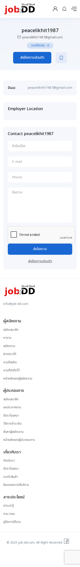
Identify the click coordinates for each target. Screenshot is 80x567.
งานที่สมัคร (10, 362)
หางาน (7, 337)
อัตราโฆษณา (11, 415)
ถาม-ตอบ (9, 514)
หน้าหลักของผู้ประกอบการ (19, 440)
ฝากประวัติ (9, 354)
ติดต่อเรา (9, 460)
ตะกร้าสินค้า (10, 477)
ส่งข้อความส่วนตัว (32, 57)
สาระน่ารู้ (8, 505)
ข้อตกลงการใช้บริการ (16, 485)
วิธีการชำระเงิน (12, 423)
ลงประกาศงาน (12, 407)
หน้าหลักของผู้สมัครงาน (17, 378)
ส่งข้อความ (40, 249)
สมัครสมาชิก (10, 329)
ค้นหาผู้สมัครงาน (13, 431)
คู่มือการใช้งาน (12, 522)
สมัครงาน (9, 346)
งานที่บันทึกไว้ (11, 370)
